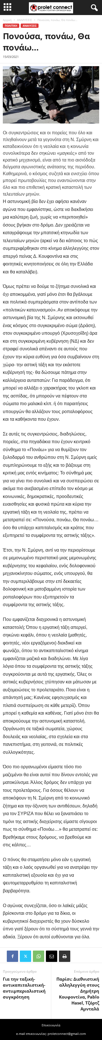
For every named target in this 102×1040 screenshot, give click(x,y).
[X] (25, 956)
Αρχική (7, 20)
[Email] (51, 956)
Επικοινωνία (51, 1025)
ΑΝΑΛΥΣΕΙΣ (24, 20)
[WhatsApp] (38, 956)
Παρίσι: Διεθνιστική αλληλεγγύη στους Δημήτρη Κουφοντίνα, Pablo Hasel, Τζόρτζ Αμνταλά (77, 994)
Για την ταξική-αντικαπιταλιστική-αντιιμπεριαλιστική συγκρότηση (24, 988)
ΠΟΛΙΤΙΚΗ (11, 26)
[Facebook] (12, 956)
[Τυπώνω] (64, 956)
